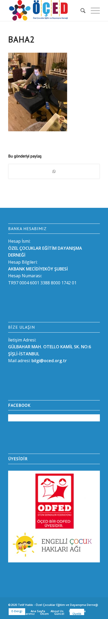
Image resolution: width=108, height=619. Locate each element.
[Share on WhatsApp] (54, 171)
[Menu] (92, 10)
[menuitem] (80, 10)
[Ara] (80, 10)
